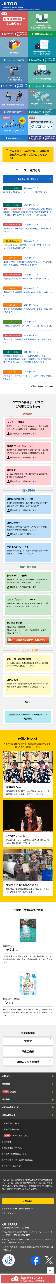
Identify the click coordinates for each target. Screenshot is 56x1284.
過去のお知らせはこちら (42, 386)
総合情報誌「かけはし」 (14, 1148)
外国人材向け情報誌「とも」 (16, 1154)
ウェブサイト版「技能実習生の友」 (19, 1160)
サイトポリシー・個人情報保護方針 (19, 1208)
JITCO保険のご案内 (16, 1136)
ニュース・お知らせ (12, 1166)
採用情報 (7, 1142)
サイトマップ (9, 1213)
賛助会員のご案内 (11, 1123)
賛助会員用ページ (11, 1129)
